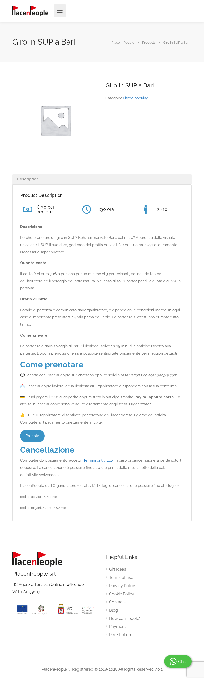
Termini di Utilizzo (98, 460)
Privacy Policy (122, 585)
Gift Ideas (117, 569)
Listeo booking (135, 98)
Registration (120, 634)
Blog (113, 610)
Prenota (32, 436)
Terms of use (121, 577)
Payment (117, 626)
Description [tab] (28, 179)
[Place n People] (30, 10)
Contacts (117, 602)
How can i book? (124, 618)
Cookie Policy (121, 594)
